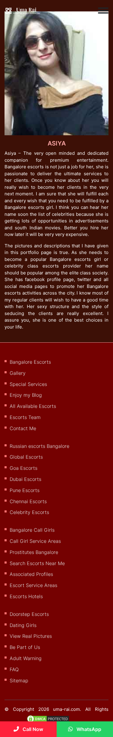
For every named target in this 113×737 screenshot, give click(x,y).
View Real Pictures (31, 636)
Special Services (28, 384)
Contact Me (23, 428)
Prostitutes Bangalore (34, 552)
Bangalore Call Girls (32, 530)
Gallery (18, 373)
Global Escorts (26, 457)
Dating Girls (23, 625)
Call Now (32, 729)
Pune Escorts (24, 490)
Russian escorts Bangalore (39, 446)
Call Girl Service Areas (35, 541)
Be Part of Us (25, 647)
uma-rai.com (66, 709)
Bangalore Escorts (30, 362)
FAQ (14, 669)
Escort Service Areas (33, 585)
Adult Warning (26, 658)
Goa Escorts (23, 468)
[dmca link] (51, 721)
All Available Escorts (33, 406)
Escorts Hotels (26, 596)
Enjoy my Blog (26, 395)
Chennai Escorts (28, 501)
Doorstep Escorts (29, 614)
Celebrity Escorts (29, 512)
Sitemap (19, 680)
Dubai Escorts (25, 479)
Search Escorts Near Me (37, 563)
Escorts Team (25, 417)
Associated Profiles (31, 574)
